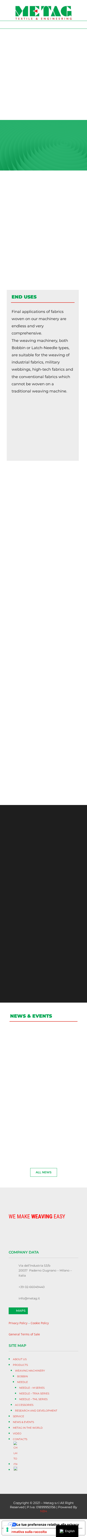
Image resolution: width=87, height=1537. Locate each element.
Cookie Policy (40, 1323)
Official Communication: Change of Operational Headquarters (43, 1040)
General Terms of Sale (24, 1334)
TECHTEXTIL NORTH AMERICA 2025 (40, 1090)
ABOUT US (22, 92)
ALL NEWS (44, 1172)
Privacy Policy (18, 1323)
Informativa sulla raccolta (26, 1532)
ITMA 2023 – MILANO (32, 1133)
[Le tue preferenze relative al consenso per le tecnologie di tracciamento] (7, 1530)
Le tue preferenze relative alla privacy (47, 1524)
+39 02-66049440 (32, 1287)
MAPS (21, 1311)
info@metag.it (29, 1298)
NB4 (43, 1511)
